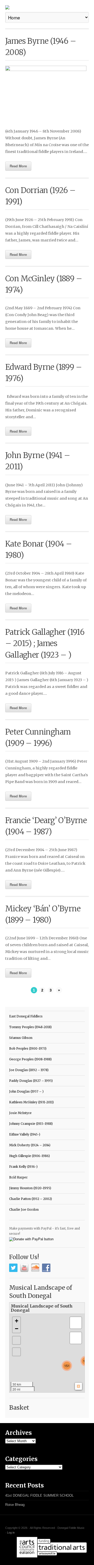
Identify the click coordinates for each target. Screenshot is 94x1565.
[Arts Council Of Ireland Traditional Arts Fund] (52, 1558)
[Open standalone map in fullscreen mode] (81, 1308)
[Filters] (75, 1338)
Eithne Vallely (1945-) (24, 1134)
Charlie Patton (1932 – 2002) (30, 1199)
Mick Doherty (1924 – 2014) (29, 1145)
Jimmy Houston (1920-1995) (30, 1188)
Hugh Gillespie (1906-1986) (29, 1156)
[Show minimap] (78, 1386)
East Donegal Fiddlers (26, 1016)
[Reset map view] (16, 1352)
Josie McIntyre (20, 1113)
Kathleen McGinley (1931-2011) (31, 1102)
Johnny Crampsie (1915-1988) (31, 1124)
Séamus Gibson (20, 1038)
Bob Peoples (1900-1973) (27, 1048)
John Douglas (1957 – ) (26, 1091)
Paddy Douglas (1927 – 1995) (31, 1081)
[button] (67, 1365)
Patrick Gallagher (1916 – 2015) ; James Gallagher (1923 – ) (44, 643)
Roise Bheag (15, 1505)
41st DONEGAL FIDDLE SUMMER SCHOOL (39, 1495)
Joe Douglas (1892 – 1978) (29, 1070)
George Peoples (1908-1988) (30, 1059)
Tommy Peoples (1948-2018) (30, 1027)
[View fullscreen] (16, 1340)
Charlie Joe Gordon (24, 1209)
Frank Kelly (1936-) (23, 1167)
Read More (18, 165)
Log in (11, 1532)
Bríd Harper (18, 1177)
